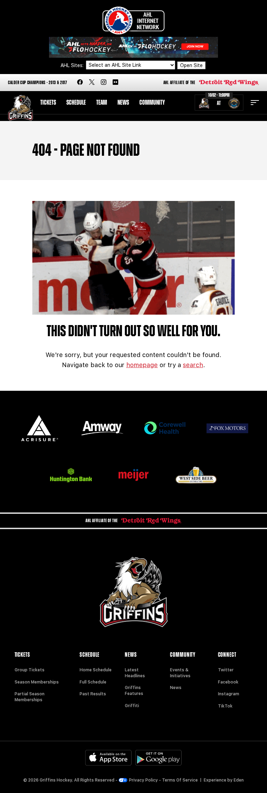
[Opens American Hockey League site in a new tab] (133, 20)
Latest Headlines (135, 672)
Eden (239, 780)
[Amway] (102, 428)
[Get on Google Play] (158, 758)
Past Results (93, 693)
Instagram (228, 693)
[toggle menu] (255, 102)
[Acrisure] (39, 428)
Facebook (228, 682)
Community (152, 102)
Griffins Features (134, 690)
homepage (142, 365)
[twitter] (92, 82)
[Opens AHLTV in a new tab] (133, 46)
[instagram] (103, 82)
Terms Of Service (180, 780)
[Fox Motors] (227, 428)
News (123, 102)
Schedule (76, 102)
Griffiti (132, 705)
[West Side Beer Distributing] (196, 475)
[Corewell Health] (165, 428)
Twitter (226, 669)
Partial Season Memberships (29, 696)
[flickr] (115, 83)
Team (101, 102)
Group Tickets (29, 669)
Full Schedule (93, 682)
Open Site (191, 65)
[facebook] (80, 82)
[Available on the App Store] (108, 758)
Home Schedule (96, 669)
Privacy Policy (143, 780)
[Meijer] (133, 475)
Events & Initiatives (180, 672)
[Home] (20, 108)
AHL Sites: (72, 65)
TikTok (225, 706)
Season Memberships (37, 682)
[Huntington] (71, 475)
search (193, 365)
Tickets (48, 102)
